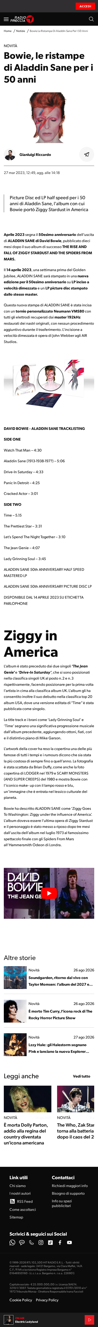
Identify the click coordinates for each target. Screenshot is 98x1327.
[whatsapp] (12, 1242)
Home (7, 31)
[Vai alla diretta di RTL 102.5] (89, 1320)
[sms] (22, 1242)
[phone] (31, 1242)
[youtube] (69, 1242)
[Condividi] (87, 154)
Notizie (20, 31)
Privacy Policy (47, 1299)
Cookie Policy (21, 1299)
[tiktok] (50, 1242)
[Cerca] (91, 19)
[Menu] (6, 19)
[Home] (22, 19)
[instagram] (41, 1242)
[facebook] (60, 1242)
